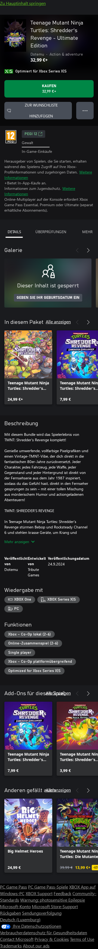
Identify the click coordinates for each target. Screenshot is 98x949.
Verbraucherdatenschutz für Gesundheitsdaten (43, 932)
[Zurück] (77, 250)
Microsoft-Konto (15, 906)
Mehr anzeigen (16, 541)
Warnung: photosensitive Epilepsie (52, 900)
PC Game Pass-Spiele (48, 887)
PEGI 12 (30, 134)
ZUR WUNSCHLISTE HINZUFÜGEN (41, 110)
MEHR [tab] (87, 231)
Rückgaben (10, 913)
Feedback (62, 893)
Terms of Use (82, 939)
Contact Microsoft (16, 939)
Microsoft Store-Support (55, 906)
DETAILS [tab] (14, 231)
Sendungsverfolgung (42, 913)
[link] (28, 367)
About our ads (36, 945)
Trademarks (11, 945)
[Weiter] (88, 250)
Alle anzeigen (58, 321)
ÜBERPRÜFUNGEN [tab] (50, 231)
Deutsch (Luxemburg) (20, 919)
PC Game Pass (13, 887)
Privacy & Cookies (52, 939)
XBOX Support (39, 893)
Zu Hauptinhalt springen (23, 3)
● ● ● (85, 110)
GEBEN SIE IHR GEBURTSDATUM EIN (48, 298)
